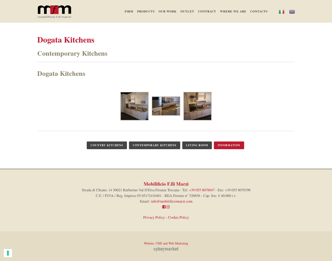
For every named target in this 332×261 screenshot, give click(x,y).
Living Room (197, 145)
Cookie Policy (178, 217)
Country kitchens (107, 145)
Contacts (259, 11)
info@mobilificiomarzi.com (171, 201)
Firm (129, 11)
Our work (168, 11)
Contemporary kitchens (154, 145)
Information (229, 145)
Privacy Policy (154, 217)
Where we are (233, 11)
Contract (207, 11)
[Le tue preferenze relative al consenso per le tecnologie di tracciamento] (8, 253)
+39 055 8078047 (202, 189)
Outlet (187, 11)
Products (146, 11)
